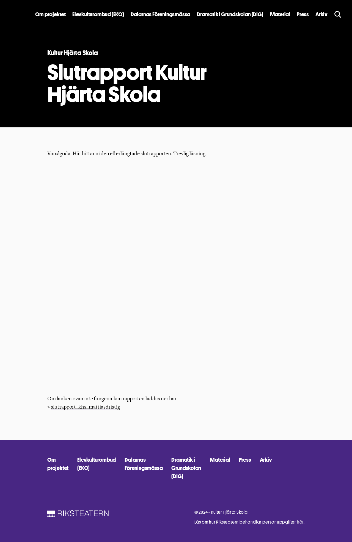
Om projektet (50, 14)
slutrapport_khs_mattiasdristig (85, 407)
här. (301, 522)
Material (280, 14)
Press (303, 14)
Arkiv (321, 14)
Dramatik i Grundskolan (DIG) (230, 14)
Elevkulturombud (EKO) (98, 14)
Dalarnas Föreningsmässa (160, 14)
